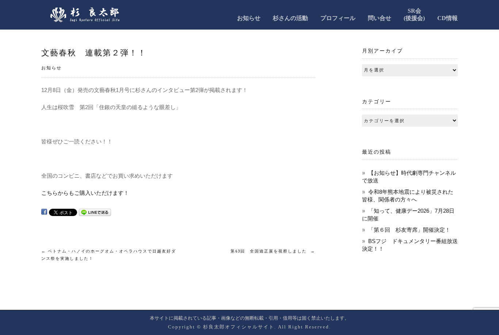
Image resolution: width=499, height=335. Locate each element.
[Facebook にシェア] (44, 212)
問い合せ (379, 18)
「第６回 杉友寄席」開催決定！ (409, 230)
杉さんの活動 (290, 18)
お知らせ (248, 18)
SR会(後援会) (414, 14)
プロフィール (337, 18)
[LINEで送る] (95, 212)
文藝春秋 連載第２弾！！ (93, 52)
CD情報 (447, 18)
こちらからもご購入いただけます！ (85, 193)
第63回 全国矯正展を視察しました (273, 251)
